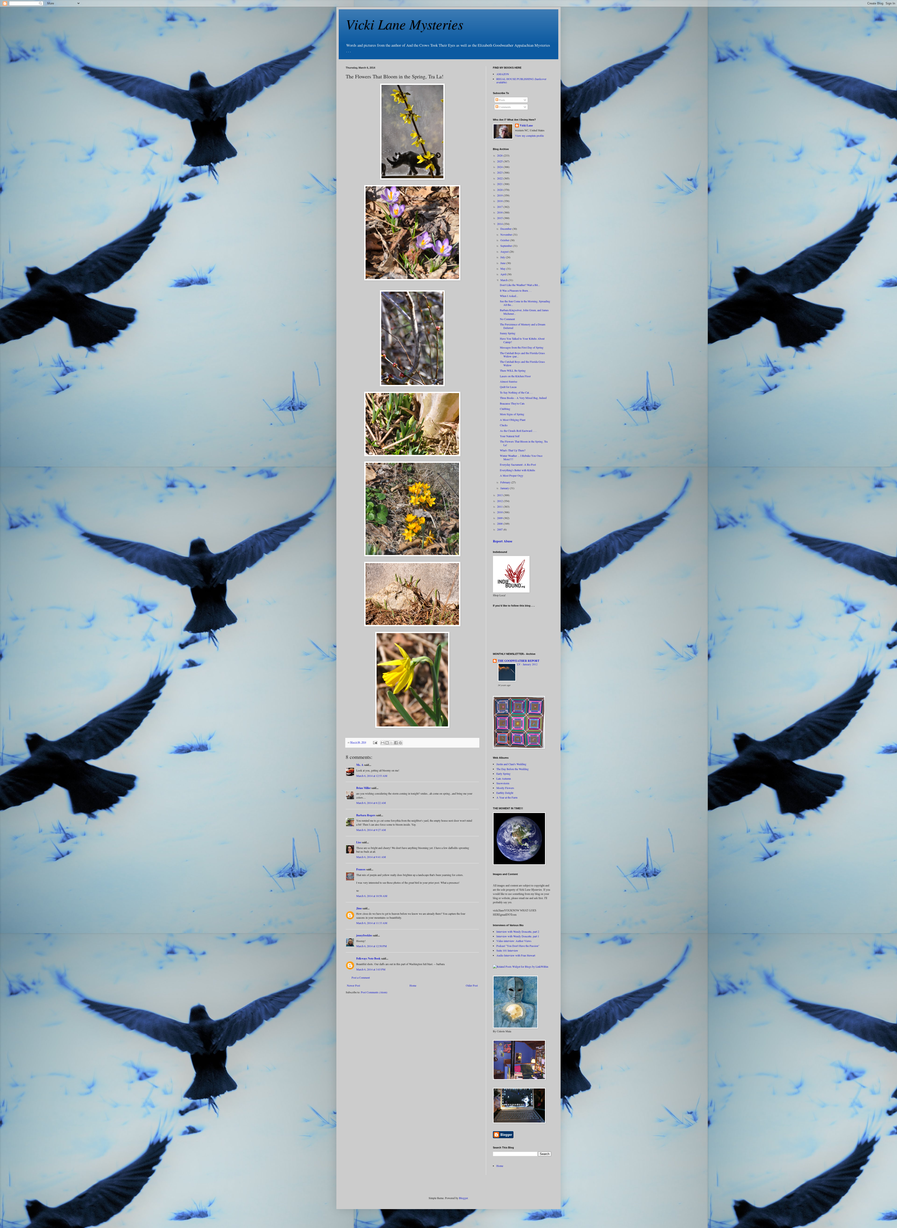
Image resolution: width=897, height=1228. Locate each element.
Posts (501, 100)
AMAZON (502, 74)
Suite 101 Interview (507, 950)
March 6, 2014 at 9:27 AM (371, 830)
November (506, 234)
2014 (500, 224)
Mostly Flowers (505, 788)
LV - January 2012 (527, 664)
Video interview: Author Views (513, 941)
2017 (500, 207)
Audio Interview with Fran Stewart (515, 955)
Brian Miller (363, 788)
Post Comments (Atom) (374, 992)
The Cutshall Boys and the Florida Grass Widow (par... (522, 354)
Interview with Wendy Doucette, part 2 (517, 931)
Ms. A (359, 765)
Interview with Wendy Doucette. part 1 (517, 936)
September (506, 246)
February (505, 482)
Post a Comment (361, 977)
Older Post (472, 985)
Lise (358, 842)
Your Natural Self (510, 436)
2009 (500, 518)
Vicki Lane (526, 125)
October (505, 240)
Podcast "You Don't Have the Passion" (517, 946)
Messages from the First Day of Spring (521, 347)
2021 (500, 184)
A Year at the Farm (506, 797)
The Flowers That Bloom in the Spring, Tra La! (524, 443)
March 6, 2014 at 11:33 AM (371, 923)
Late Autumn (503, 778)
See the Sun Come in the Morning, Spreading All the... (525, 302)
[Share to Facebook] (396, 742)
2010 (500, 512)
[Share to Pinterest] (400, 742)
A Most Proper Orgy (511, 475)
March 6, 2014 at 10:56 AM (371, 896)
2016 (500, 212)
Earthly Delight (504, 793)
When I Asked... (509, 296)
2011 (500, 506)
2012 (500, 501)
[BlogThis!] (387, 742)
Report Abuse (502, 541)
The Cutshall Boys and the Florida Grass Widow (522, 363)
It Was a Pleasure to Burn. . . (515, 290)
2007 (500, 529)
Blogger (463, 1198)
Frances (361, 869)
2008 (500, 523)
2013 (500, 495)
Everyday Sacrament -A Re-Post (518, 464)
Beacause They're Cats (512, 403)
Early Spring (503, 773)
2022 (500, 178)
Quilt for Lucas (508, 387)
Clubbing (505, 409)
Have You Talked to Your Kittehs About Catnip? (522, 340)
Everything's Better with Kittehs (517, 470)
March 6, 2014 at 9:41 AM (371, 857)
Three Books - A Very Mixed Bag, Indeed (523, 398)
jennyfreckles (364, 935)
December (506, 228)
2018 (500, 201)
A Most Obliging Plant (512, 420)
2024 (500, 167)
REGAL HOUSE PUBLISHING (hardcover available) (521, 80)
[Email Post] (375, 742)
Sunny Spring (507, 333)
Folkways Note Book (368, 958)
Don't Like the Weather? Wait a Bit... (520, 285)
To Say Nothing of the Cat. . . (516, 392)
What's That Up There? (512, 450)
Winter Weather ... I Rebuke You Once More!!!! (521, 457)
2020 (500, 190)
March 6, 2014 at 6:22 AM (371, 803)
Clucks (504, 425)
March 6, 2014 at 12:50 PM (371, 946)
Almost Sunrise (508, 381)
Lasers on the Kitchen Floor (515, 376)
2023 (500, 172)
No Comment (507, 319)
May (503, 268)
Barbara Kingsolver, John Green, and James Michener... (524, 311)
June (503, 263)
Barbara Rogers (365, 815)
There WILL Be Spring (513, 370)
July (503, 257)
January (505, 488)
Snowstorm (502, 783)
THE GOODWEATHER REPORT (518, 661)
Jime (359, 908)
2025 (500, 161)
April (503, 274)
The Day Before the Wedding (512, 769)
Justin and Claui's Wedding (511, 764)
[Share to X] (391, 742)
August (504, 251)
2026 (500, 155)
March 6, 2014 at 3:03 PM (370, 969)
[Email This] (382, 742)
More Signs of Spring (512, 414)
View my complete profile (529, 135)
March (504, 280)
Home (412, 985)
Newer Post (353, 985)
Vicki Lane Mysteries (404, 23)
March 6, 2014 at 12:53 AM (371, 776)
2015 (500, 218)
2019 (500, 195)
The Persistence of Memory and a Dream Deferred (522, 325)
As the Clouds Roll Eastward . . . (518, 431)
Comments (504, 107)
